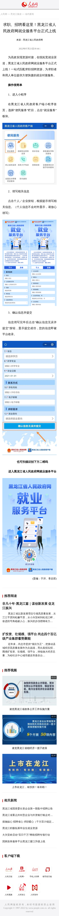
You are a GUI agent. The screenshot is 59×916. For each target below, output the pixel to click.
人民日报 (8, 876)
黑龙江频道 (16, 14)
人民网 (3, 14)
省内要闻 (29, 14)
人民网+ (21, 876)
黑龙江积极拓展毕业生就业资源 (20, 828)
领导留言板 (47, 876)
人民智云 (21, 895)
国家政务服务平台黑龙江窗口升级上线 (23, 841)
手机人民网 (34, 876)
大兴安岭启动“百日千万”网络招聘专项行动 (26, 834)
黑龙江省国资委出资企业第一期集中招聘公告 (27, 808)
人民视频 (8, 895)
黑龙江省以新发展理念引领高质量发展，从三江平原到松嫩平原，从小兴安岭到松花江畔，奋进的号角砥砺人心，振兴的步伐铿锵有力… (29, 617)
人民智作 (34, 895)
